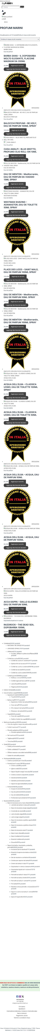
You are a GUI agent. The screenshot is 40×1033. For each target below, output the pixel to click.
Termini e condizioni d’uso (22, 1018)
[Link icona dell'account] (3, 11)
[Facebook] (10, 4)
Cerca (22, 7)
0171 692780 (20, 1001)
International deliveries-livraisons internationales (22, 1011)
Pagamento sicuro (22, 1015)
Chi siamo (22, 1006)
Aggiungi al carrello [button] (17, 65)
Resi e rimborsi (22, 1013)
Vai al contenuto (5, 1)
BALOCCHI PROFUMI (10, 117)
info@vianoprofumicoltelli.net (20, 1003)
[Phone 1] (5, 4)
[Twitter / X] (12, 4)
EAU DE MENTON (9, 168)
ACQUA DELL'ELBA (10, 378)
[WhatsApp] (3, 4)
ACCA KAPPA (8, 595)
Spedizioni (22, 1009)
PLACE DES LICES (9, 263)
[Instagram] (8, 4)
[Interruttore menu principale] (6, 22)
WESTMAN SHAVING (10, 195)
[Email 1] (6, 4)
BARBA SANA (8, 49)
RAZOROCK (7, 618)
